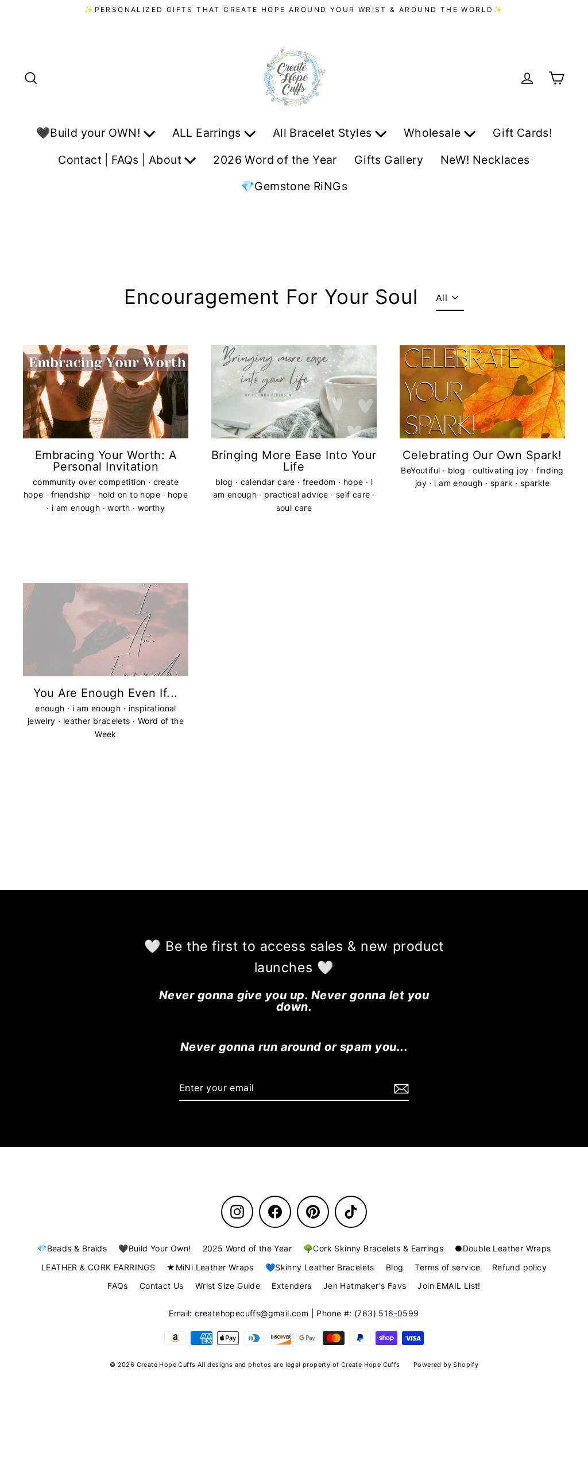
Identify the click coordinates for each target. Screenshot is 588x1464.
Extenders (292, 1285)
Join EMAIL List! (448, 1285)
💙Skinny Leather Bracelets (319, 1267)
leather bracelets (98, 721)
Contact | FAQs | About (121, 160)
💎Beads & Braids (72, 1248)
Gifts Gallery (388, 160)
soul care (294, 508)
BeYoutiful (421, 470)
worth (119, 508)
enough (51, 708)
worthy (151, 508)
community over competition (90, 482)
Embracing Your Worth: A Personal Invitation (105, 460)
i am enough (77, 508)
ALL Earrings (208, 133)
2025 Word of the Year (247, 1248)
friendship (72, 494)
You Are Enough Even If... (105, 693)
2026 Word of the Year (274, 160)
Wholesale (434, 133)
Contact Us (162, 1285)
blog (225, 482)
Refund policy (519, 1267)
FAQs (117, 1285)
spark (502, 483)
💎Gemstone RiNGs (294, 186)
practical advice (297, 494)
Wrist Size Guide (227, 1285)
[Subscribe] (399, 1088)
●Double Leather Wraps (503, 1248)
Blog (395, 1267)
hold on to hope (130, 494)
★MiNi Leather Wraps (210, 1267)
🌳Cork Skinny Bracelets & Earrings (373, 1248)
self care (354, 494)
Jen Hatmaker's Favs (365, 1285)
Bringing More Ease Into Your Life (294, 460)
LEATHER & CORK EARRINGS (98, 1267)
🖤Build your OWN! (90, 133)
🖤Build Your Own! (154, 1248)
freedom (320, 482)
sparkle (535, 483)
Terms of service (447, 1267)
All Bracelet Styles (324, 133)
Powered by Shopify (445, 1365)
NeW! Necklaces (485, 160)
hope (178, 494)
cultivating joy (502, 470)
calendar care (269, 482)
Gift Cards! (522, 133)
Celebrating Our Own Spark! (482, 455)
